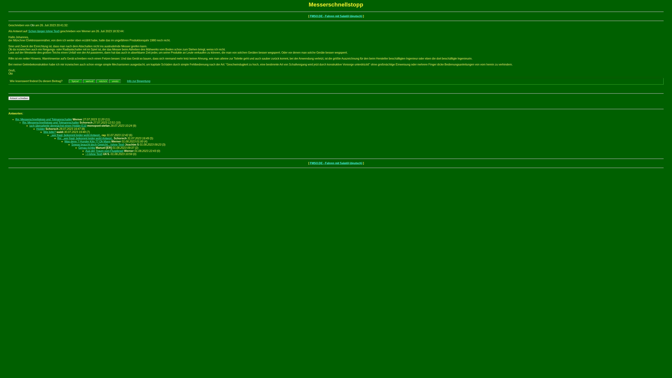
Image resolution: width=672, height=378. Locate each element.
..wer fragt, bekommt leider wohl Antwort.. (75, 135)
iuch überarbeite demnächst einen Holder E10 (57, 125)
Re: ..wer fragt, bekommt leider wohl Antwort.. (85, 138)
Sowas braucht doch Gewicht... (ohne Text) (97, 144)
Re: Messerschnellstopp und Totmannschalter (43, 119)
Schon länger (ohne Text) (43, 31)
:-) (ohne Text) (93, 154)
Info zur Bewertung (138, 81)
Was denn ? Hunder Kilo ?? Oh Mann (87, 141)
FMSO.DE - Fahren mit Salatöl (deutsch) (336, 16)
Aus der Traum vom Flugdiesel (104, 150)
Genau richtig (86, 147)
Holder (40, 128)
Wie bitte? (49, 132)
